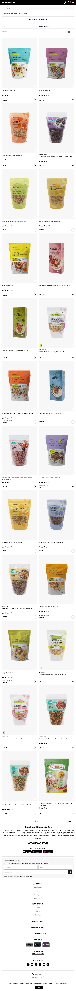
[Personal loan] (46, 944)
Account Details (38, 898)
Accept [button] (39, 987)
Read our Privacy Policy (26, 876)
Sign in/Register (38, 887)
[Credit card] (38, 944)
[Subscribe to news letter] (70, 872)
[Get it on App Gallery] (48, 851)
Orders (38, 891)
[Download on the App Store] (27, 851)
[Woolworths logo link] (8, 2)
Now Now (38, 915)
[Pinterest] (36, 964)
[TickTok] (48, 964)
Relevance (47, 26)
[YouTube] (44, 964)
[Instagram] (40, 964)
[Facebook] (28, 964)
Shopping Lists (38, 895)
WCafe (38, 911)
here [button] (65, 983)
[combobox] (40, 8)
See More (38, 838)
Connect (38, 907)
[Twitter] (32, 964)
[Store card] (29, 944)
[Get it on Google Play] (37, 851)
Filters (4, 26)
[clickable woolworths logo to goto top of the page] (38, 843)
